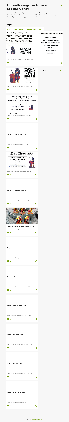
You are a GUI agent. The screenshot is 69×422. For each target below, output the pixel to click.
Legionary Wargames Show (34, 29)
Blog (8, 29)
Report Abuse (45, 83)
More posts (22, 413)
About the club (18, 29)
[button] (61, 63)
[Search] (62, 5)
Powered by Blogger (35, 419)
